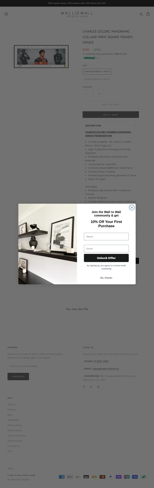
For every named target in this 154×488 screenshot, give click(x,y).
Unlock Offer (106, 258)
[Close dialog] (131, 207)
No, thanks (106, 278)
